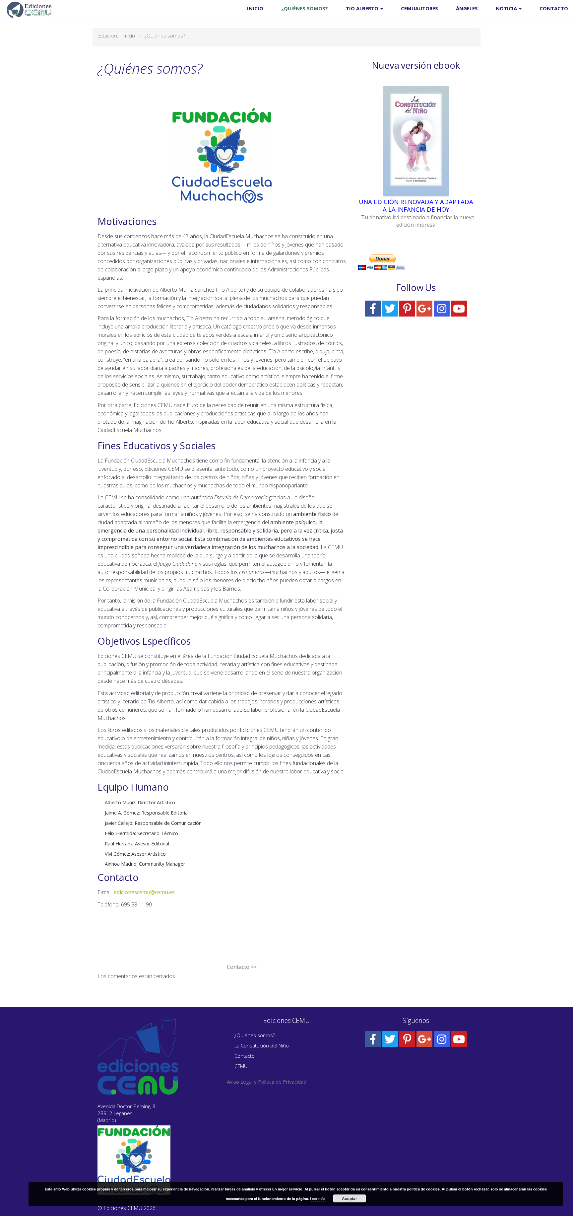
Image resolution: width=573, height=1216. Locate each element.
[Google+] (424, 309)
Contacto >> (242, 966)
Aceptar (349, 1198)
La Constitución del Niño (261, 1045)
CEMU (240, 1066)
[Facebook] (373, 309)
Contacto (554, 8)
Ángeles (467, 8)
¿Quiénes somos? (304, 8)
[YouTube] (459, 309)
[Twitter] (390, 309)
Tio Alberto (363, 8)
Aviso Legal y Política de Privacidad (266, 1081)
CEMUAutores (419, 8)
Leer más (318, 1198)
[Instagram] (442, 309)
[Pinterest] (407, 309)
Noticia (507, 8)
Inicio (255, 8)
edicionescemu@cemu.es (144, 892)
